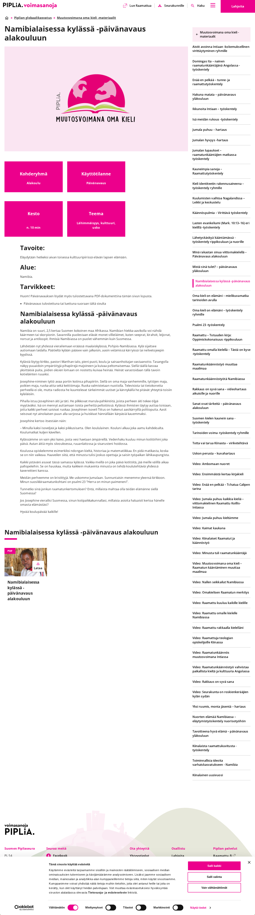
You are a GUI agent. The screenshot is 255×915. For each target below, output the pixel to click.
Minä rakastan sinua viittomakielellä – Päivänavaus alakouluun (219, 254)
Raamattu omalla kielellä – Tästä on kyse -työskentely (221, 352)
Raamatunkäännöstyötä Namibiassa (218, 379)
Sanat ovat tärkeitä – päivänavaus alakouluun (216, 406)
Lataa (38, 568)
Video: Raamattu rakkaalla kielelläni (218, 628)
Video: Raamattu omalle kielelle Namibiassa (214, 615)
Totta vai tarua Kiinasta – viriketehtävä (220, 443)
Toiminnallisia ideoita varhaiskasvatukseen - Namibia (215, 762)
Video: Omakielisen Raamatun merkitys (220, 592)
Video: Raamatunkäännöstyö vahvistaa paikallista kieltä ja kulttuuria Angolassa (221, 669)
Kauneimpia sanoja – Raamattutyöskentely (207, 171)
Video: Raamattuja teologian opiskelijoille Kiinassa (212, 640)
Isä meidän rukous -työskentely (215, 119)
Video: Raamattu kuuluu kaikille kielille (220, 603)
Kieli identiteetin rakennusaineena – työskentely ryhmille (218, 186)
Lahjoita (243, 7)
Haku (201, 6)
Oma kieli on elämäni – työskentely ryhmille (217, 312)
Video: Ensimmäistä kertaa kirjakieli (218, 474)
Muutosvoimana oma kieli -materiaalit (219, 34)
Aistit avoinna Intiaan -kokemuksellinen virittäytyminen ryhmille (220, 49)
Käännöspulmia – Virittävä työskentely (220, 213)
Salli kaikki (214, 865)
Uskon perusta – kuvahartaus (213, 453)
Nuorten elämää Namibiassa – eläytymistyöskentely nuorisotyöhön (219, 719)
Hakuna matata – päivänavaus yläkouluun (214, 96)
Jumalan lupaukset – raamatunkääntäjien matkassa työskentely (214, 154)
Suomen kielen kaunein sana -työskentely (213, 420)
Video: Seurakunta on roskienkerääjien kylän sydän (220, 694)
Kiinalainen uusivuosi (207, 775)
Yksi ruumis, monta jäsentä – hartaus (219, 706)
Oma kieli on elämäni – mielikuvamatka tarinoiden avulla (220, 298)
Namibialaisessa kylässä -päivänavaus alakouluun (222, 283)
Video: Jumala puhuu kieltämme (215, 518)
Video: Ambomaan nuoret (211, 464)
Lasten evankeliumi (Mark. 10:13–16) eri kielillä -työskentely (220, 225)
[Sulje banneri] (249, 862)
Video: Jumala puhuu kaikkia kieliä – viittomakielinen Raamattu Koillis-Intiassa (218, 503)
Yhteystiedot (139, 856)
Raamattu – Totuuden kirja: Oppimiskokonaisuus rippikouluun (217, 337)
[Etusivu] (30, 6)
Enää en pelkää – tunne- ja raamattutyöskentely (211, 82)
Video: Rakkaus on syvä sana (213, 682)
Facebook (60, 856)
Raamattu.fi (224, 856)
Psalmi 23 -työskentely (208, 325)
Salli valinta (214, 876)
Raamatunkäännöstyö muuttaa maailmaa (214, 366)
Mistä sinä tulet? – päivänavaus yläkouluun (214, 269)
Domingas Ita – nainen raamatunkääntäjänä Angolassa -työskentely (216, 65)
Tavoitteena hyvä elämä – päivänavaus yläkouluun (220, 733)
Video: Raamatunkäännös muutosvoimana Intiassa (210, 654)
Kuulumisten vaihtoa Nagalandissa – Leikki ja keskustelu (218, 200)
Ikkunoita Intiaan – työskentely (214, 109)
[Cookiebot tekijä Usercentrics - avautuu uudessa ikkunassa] (24, 908)
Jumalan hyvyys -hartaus (210, 140)
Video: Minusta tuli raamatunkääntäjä (219, 553)
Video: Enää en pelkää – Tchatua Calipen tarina (221, 487)
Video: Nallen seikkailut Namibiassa (218, 582)
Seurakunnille (174, 6)
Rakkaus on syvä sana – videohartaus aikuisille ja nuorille (219, 391)
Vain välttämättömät (214, 887)
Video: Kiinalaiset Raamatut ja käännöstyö (213, 540)
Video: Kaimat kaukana (208, 528)
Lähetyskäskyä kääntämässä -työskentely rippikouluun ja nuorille (218, 240)
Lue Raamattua (140, 6)
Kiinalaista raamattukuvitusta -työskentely (214, 748)
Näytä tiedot (198, 907)
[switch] (110, 908)
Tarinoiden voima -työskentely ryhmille (220, 433)
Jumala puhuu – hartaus (209, 130)
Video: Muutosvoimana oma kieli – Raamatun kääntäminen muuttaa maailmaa (217, 567)
